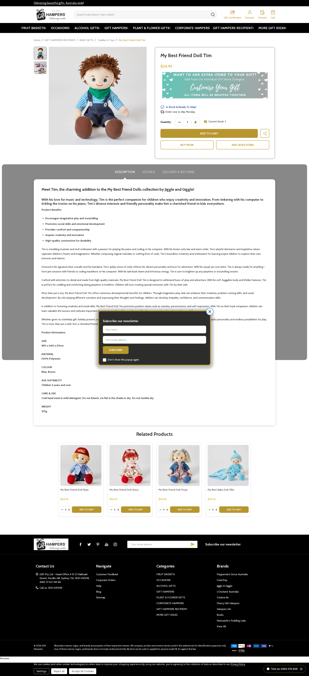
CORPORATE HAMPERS (192, 28)
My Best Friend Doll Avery (124, 489)
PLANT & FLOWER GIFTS (151, 28)
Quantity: (165, 121)
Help (98, 585)
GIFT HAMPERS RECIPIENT (233, 28)
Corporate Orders (106, 580)
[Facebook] (80, 544)
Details (149, 172)
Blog (98, 591)
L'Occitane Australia (228, 591)
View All (221, 626)
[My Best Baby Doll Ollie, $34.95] (228, 465)
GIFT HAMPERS (115, 28)
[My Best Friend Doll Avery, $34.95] (129, 465)
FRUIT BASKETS (33, 28)
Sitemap (100, 597)
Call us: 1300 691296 (51, 587)
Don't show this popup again (123, 359)
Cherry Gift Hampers (228, 603)
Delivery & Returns (178, 172)
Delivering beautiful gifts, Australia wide (58, 3)
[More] (45, 27)
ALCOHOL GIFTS (87, 28)
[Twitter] (89, 544)
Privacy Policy (238, 664)
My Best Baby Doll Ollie (221, 489)
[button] (209, 311)
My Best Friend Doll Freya (173, 489)
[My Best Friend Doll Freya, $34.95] (179, 465)
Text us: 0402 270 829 (286, 668)
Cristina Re (223, 597)
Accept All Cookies (83, 671)
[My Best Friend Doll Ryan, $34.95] (80, 465)
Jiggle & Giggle (224, 585)
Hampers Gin (224, 609)
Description (125, 172)
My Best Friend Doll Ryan (74, 489)
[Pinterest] (98, 544)
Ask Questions (243, 145)
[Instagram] (115, 544)
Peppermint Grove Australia (232, 574)
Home (37, 40)
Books (220, 614)
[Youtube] (106, 544)
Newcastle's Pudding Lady (231, 620)
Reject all (59, 671)
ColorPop (222, 580)
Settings (42, 671)
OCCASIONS (60, 28)
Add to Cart (209, 133)
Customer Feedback (107, 574)
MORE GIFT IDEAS (271, 28)
